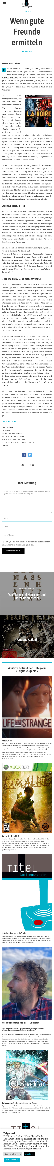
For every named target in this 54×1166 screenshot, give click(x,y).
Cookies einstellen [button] (13, 1154)
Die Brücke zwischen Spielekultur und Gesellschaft (20, 1023)
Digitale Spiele (27, 11)
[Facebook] (24, 455)
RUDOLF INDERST (11, 421)
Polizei (31, 465)
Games (22, 465)
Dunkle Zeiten (7, 741)
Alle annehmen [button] (12, 1159)
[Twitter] (30, 455)
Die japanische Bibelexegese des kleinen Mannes (19, 1103)
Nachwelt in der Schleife (11, 836)
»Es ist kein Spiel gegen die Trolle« (14, 933)
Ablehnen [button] (29, 1154)
